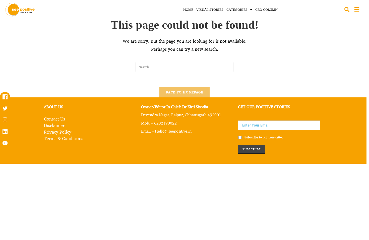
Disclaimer (54, 125)
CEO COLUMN (266, 9)
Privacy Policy (57, 132)
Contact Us (54, 119)
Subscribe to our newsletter (263, 137)
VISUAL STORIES (209, 9)
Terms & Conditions (63, 138)
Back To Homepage (184, 92)
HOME (188, 9)
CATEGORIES (237, 9)
